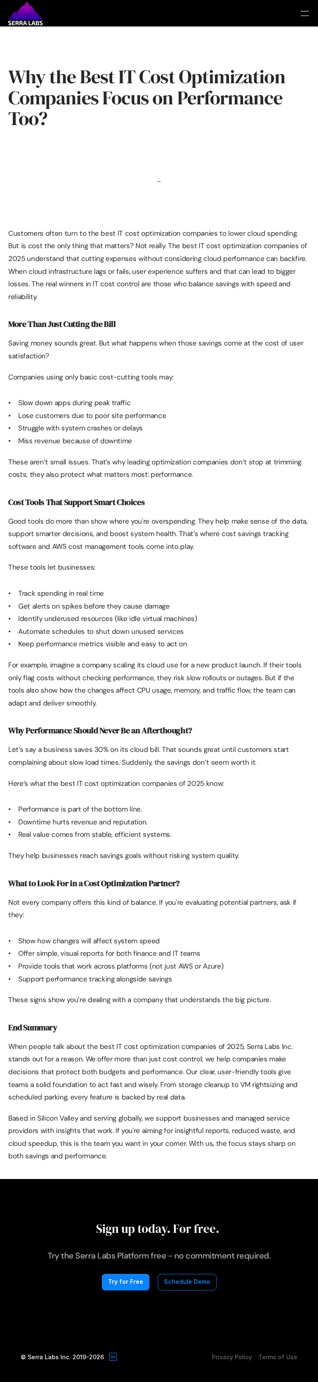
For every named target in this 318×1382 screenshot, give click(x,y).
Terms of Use (277, 1356)
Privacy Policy (232, 1356)
